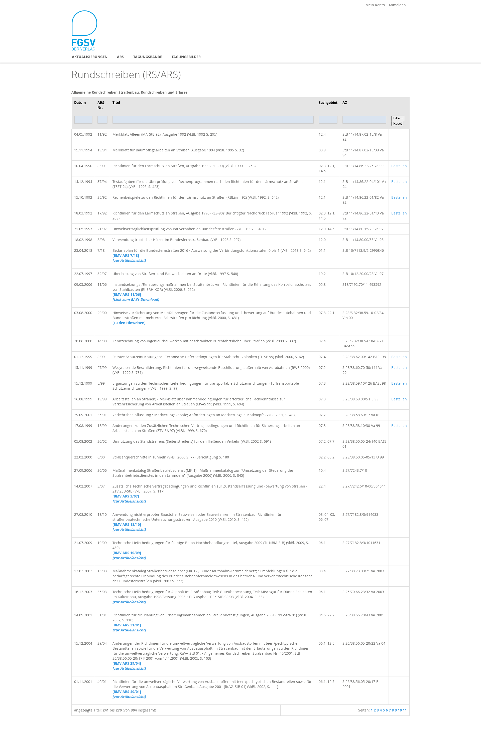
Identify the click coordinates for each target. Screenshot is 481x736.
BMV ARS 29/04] (126, 663)
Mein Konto (375, 5)
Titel (116, 102)
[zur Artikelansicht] (129, 501)
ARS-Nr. (101, 105)
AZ (344, 102)
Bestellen (399, 165)
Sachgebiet (328, 102)
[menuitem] (89, 57)
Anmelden (397, 5)
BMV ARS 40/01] (126, 691)
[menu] (240, 57)
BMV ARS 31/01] (126, 625)
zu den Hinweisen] (129, 322)
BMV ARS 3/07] (125, 496)
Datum (80, 102)
